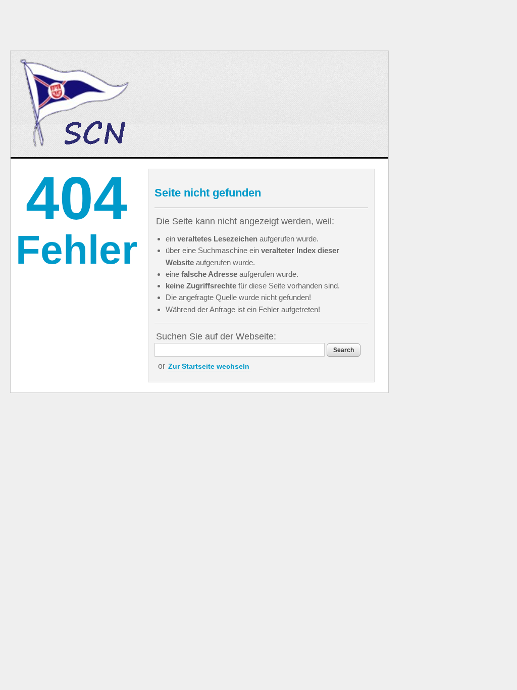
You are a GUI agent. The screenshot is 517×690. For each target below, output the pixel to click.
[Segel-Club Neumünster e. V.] (76, 104)
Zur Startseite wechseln (208, 366)
